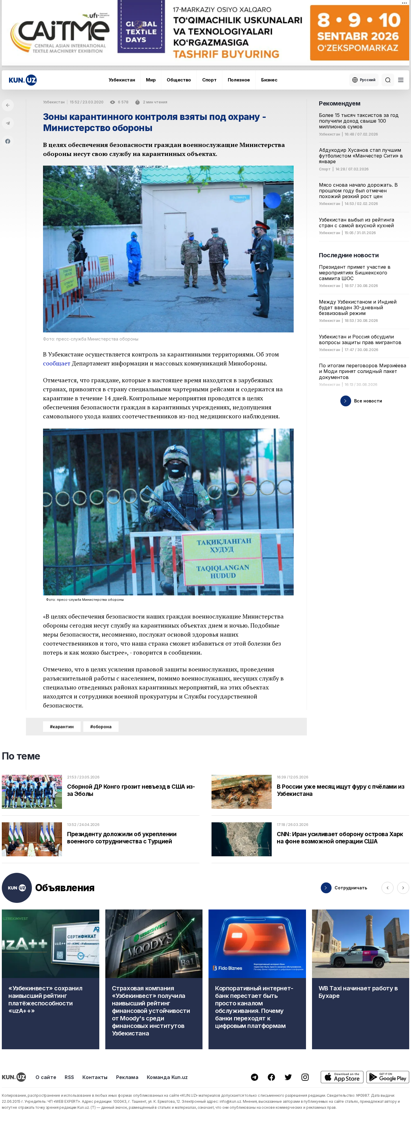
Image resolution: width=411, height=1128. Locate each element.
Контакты (95, 1077)
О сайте (46, 1077)
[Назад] (8, 105)
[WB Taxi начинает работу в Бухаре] (360, 979)
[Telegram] (8, 123)
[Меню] (400, 80)
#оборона (101, 726)
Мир (151, 80)
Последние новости (349, 255)
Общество (179, 80)
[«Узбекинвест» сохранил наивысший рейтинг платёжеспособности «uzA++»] (50, 979)
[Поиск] (388, 80)
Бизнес (269, 80)
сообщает (56, 363)
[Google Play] (387, 1077)
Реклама (127, 1077)
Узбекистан (122, 80)
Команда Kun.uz (167, 1077)
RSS (69, 1077)
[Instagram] (305, 1077)
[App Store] (342, 1077)
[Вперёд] (403, 888)
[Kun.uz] (23, 80)
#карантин (62, 726)
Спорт (209, 80)
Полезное (239, 80)
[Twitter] (288, 1077)
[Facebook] (8, 141)
